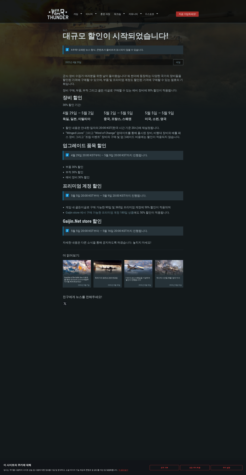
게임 (76, 14)
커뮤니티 (133, 14)
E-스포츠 (150, 14)
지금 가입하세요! (187, 14)
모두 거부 (164, 467)
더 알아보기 (123, 470)
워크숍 (117, 14)
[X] (65, 303)
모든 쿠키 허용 (194, 467)
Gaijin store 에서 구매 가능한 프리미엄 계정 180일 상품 (100, 212)
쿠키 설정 (226, 467)
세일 (178, 62)
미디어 (89, 14)
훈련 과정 (105, 14)
